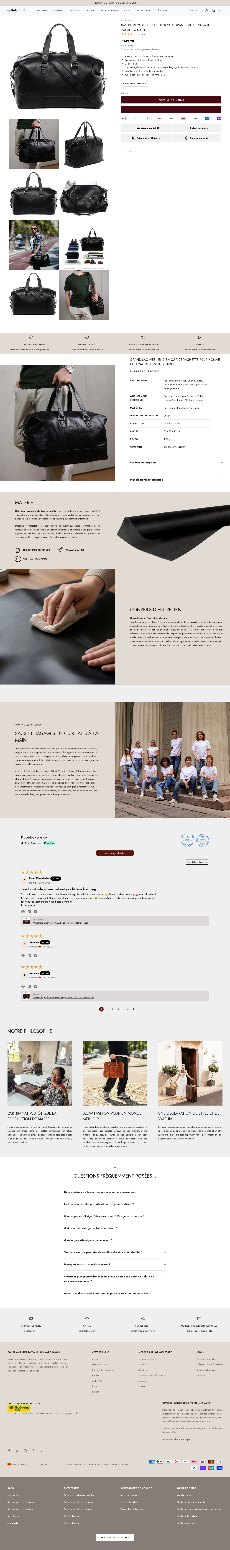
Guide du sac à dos (187, 1523)
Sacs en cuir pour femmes (21, 1502)
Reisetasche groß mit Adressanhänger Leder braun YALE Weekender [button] (63, 997)
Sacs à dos (75, 10)
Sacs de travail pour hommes (78, 1509)
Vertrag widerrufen (115, 1537)
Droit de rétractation (206, 1370)
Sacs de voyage (109, 10)
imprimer (201, 1375)
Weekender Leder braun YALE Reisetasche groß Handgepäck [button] (60, 922)
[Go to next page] (134, 1009)
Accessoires (143, 10)
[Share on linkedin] (29, 912)
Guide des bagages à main (191, 1502)
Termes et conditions (207, 1359)
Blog (94, 1386)
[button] (128, 34)
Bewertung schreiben (115, 853)
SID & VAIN (126, 20)
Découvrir (162, 10)
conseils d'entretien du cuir (197, 645)
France (155, 49)
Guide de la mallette (187, 1516)
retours (95, 1375)
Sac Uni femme (71, 1516)
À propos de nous (147, 1359)
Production (143, 1364)
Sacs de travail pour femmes (78, 1502)
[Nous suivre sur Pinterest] (33, 1450)
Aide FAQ (97, 1381)
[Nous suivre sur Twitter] (17, 1450)
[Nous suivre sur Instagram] (25, 1450)
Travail (91, 10)
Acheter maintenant (171, 109)
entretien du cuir (185, 1495)
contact (96, 1359)
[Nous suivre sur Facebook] (9, 1450)
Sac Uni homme (71, 1523)
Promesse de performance (151, 1375)
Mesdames (41, 10)
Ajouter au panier (171, 99)
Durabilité (143, 1370)
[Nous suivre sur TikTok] (41, 1450)
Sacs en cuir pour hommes (21, 1509)
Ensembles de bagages (132, 1509)
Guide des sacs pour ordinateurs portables (199, 1509)
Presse (141, 1386)
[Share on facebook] (35, 912)
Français (193, 10)
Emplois (142, 1381)
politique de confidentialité (209, 1364)
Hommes (58, 10)
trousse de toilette (129, 1502)
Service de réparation (103, 1370)
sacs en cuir (14, 1495)
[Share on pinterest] (23, 911)
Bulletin (95, 1391)
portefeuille (13, 1523)
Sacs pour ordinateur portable (79, 1495)
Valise (127, 10)
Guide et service (100, 1364)
